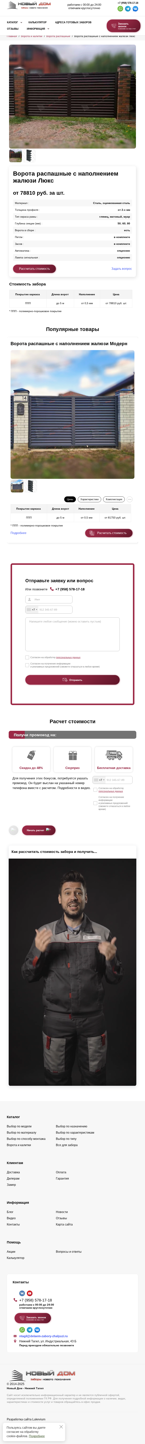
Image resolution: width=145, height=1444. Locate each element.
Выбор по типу (66, 1138)
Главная (12, 36)
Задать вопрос (121, 268)
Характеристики (89, 499)
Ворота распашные (58, 36)
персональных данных (68, 657)
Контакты (13, 1224)
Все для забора (67, 1145)
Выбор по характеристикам (75, 1132)
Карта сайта (64, 1224)
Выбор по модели (19, 1126)
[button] (11, 329)
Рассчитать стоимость (34, 268)
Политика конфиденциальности (29, 1424)
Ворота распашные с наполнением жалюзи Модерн (69, 343)
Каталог (12, 22)
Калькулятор (38, 22)
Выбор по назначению (71, 1126)
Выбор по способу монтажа (26, 1138)
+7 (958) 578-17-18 (128, 3)
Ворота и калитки (31, 36)
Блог (10, 1212)
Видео (11, 1218)
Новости (62, 1212)
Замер (11, 1184)
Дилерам (13, 1178)
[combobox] (31, 609)
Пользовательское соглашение (28, 1429)
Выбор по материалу (21, 1132)
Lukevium (38, 1419)
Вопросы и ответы (69, 1251)
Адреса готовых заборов (73, 22)
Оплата (61, 1172)
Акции (11, 1251)
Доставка (13, 1172)
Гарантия (62, 1178)
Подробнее (37, 1436)
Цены (70, 499)
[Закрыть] (61, 1427)
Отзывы (13, 29)
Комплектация (114, 499)
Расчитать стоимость (111, 533)
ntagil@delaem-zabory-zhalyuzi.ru (43, 1336)
